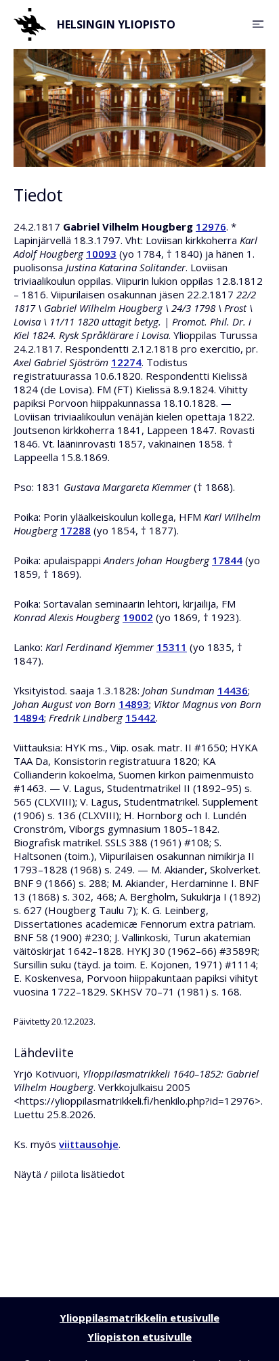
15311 (171, 647)
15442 (140, 717)
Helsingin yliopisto (116, 24)
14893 (134, 704)
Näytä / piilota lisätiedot (69, 1174)
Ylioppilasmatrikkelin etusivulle (139, 1317)
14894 (29, 717)
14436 (232, 690)
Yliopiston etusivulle (139, 1336)
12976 (211, 226)
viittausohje (89, 1144)
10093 (101, 253)
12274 (126, 362)
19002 (138, 617)
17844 (227, 560)
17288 (75, 530)
